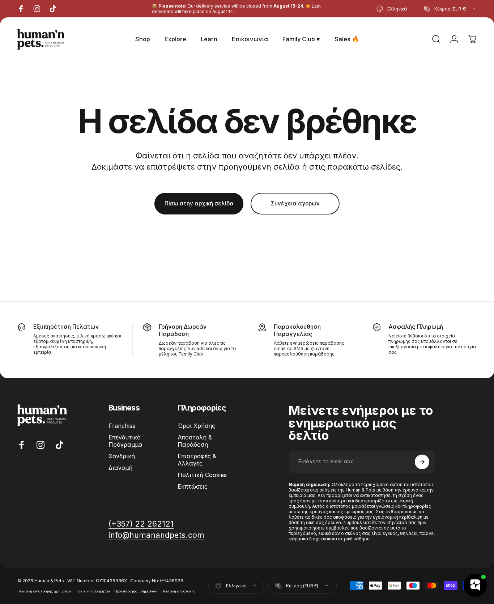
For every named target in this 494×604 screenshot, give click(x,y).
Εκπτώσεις (193, 486)
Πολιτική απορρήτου (93, 591)
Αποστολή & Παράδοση (195, 441)
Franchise (122, 425)
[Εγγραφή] (422, 462)
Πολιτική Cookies (202, 474)
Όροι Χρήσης (196, 425)
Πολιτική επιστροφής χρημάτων (44, 591)
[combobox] (396, 8)
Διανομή (120, 467)
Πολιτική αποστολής (178, 591)
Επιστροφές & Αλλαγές (197, 459)
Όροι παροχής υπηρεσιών (135, 591)
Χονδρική (121, 456)
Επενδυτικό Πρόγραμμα (125, 441)
